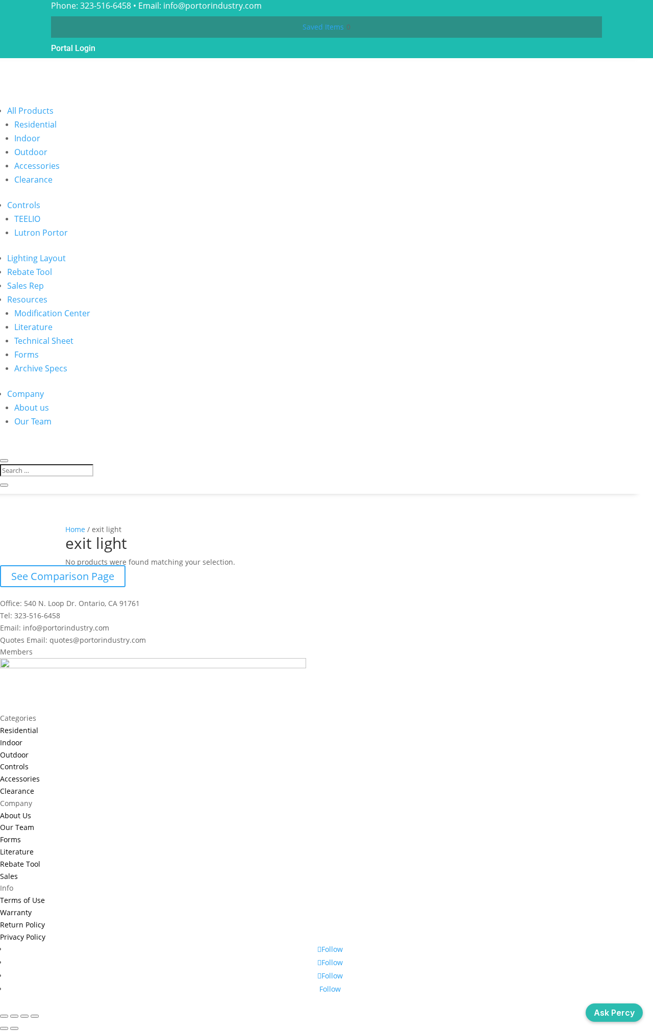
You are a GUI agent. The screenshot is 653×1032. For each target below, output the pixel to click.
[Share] (24, 1016)
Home (75, 529)
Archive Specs (40, 368)
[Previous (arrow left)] (4, 1028)
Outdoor (30, 152)
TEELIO (27, 218)
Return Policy (22, 924)
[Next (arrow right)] (14, 1028)
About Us (15, 815)
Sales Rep (25, 285)
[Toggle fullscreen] (14, 1016)
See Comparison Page (62, 576)
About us (31, 407)
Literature (33, 327)
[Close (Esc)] (35, 1016)
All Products (30, 110)
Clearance (33, 179)
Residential (35, 124)
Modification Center (52, 313)
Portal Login (73, 48)
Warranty (16, 912)
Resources (27, 299)
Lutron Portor (41, 232)
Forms (26, 354)
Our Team (33, 421)
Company (25, 393)
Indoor (27, 138)
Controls (23, 205)
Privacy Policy (22, 937)
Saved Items (323, 27)
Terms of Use (22, 900)
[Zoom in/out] (4, 1016)
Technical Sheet (43, 340)
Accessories (37, 165)
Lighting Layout (36, 258)
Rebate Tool (29, 272)
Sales (9, 876)
